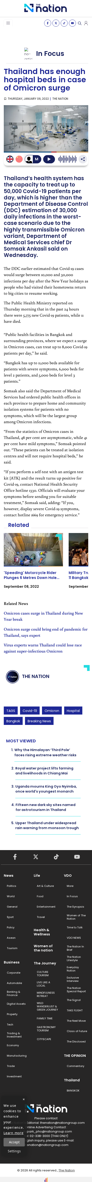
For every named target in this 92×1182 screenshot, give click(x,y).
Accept (14, 1142)
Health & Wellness (42, 932)
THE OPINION (75, 1055)
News (8, 875)
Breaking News (39, 721)
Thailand (72, 1080)
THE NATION (60, 99)
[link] (33, 565)
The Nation (67, 1170)
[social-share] (47, 23)
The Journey (45, 963)
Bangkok (13, 721)
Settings (14, 1151)
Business (12, 962)
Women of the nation (43, 948)
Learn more (14, 1133)
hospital (73, 710)
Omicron (52, 710)
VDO (68, 875)
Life (37, 875)
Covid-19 (30, 710)
